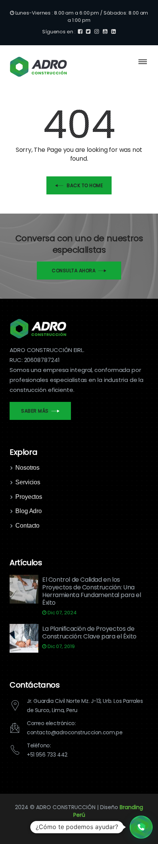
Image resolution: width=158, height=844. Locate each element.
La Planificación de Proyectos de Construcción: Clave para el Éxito (89, 632)
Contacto (27, 525)
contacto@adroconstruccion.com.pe (74, 732)
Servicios (27, 482)
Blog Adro (28, 511)
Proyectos (28, 497)
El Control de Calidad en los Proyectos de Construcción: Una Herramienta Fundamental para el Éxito (91, 591)
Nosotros (27, 467)
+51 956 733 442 (47, 754)
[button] (141, 827)
